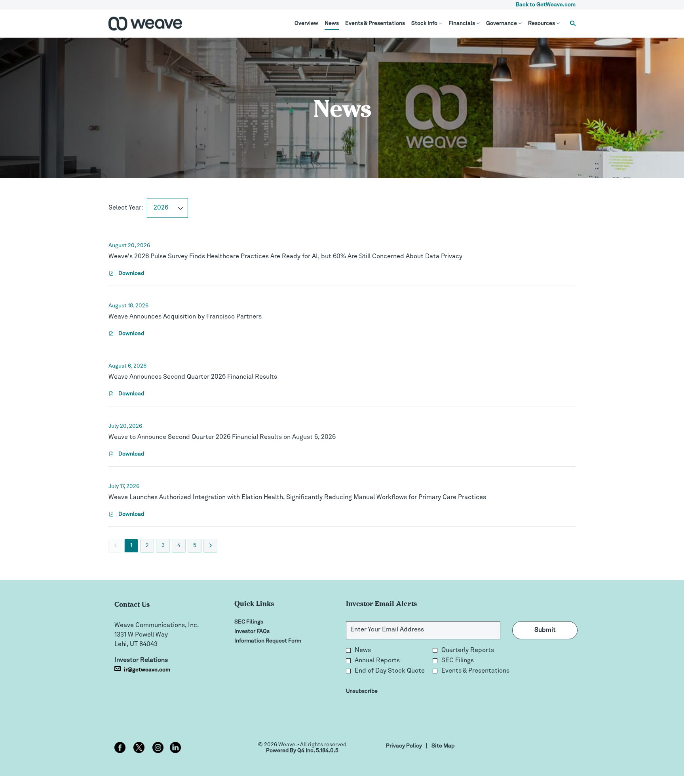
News (363, 650)
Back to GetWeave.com (546, 5)
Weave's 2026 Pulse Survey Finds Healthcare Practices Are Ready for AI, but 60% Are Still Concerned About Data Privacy (285, 257)
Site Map (442, 746)
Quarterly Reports (467, 650)
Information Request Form (277, 641)
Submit (545, 630)
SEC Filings (258, 622)
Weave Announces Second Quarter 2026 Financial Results (192, 377)
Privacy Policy (404, 746)
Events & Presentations (475, 671)
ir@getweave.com (147, 670)
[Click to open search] (571, 24)
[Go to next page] (210, 546)
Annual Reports (377, 661)
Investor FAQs (261, 631)
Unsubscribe (362, 691)
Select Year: (125, 208)
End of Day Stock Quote (390, 671)
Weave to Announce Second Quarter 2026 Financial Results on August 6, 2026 (222, 437)
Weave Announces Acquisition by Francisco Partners (185, 317)
